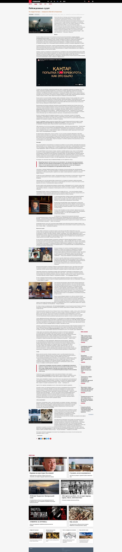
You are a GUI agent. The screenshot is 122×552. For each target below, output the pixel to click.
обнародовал (39, 109)
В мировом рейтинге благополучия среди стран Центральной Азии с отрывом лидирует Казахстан (87, 410)
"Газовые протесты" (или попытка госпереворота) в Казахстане (75, 14)
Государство (43, 14)
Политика (55, 14)
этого (69, 123)
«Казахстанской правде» (54, 328)
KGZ (51, 1)
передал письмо (47, 428)
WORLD (64, 1)
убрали (49, 404)
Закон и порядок (51, 14)
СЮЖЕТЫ (50, 4)
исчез (37, 313)
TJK (54, 1)
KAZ (48, 1)
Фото (45, 4)
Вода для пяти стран (83, 530)
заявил (49, 235)
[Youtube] (50, 438)
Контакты (31, 548)
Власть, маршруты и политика (69, 530)
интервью (43, 121)
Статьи (35, 4)
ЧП (40, 14)
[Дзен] (45, 438)
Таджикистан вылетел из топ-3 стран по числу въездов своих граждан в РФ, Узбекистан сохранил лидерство (87, 399)
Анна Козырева (31, 14)
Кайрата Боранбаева (46, 375)
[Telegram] (46, 438)
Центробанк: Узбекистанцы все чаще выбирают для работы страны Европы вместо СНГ (86, 358)
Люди (47, 14)
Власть (59, 14)
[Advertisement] (61, 447)
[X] (39, 438)
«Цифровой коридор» (34, 530)
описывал (71, 275)
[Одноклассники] (43, 438)
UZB (60, 1)
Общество (62, 14)
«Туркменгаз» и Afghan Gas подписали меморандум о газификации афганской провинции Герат (87, 379)
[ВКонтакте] (41, 438)
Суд (64, 14)
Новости (30, 4)
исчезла (51, 406)
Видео (41, 4)
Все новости (91, 414)
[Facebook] (48, 438)
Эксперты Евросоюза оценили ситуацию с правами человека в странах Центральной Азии (86, 369)
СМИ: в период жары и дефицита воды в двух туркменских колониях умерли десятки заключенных (86, 338)
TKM (57, 1)
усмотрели (48, 432)
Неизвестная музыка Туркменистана (50, 530)
